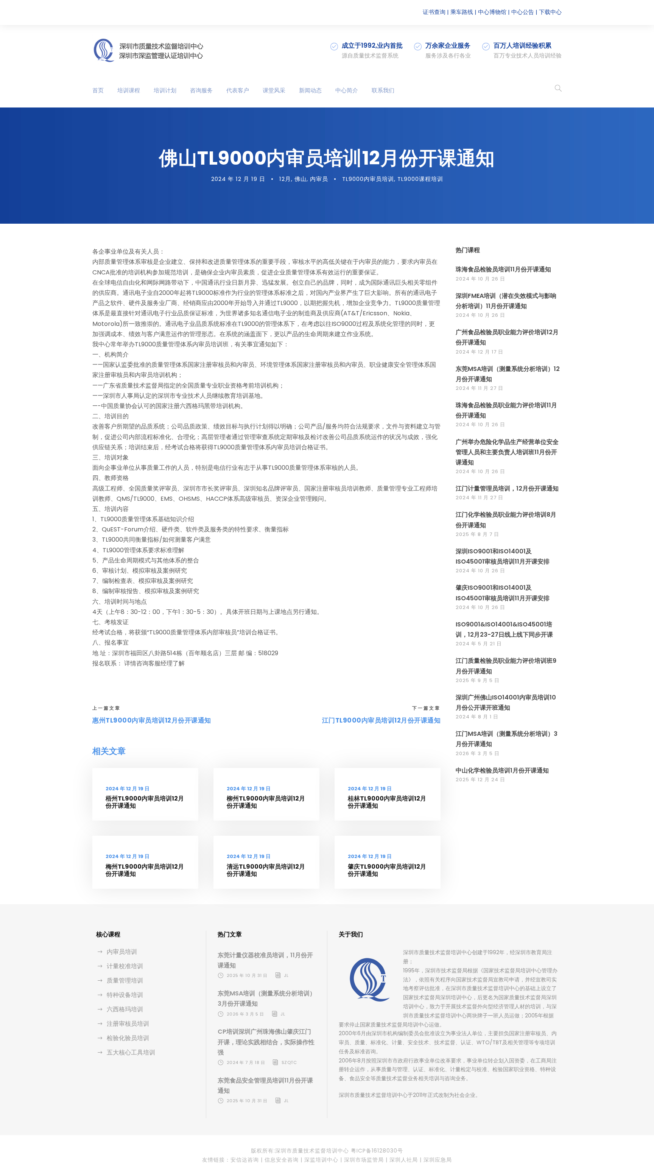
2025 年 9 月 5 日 (478, 680)
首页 (98, 90)
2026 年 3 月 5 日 (478, 753)
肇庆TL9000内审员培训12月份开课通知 (387, 870)
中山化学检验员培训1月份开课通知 (502, 770)
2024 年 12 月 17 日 (479, 351)
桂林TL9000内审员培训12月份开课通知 (387, 802)
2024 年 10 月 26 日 (480, 278)
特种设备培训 (125, 995)
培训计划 (165, 90)
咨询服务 (201, 90)
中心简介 (346, 90)
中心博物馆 (492, 12)
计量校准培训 (125, 966)
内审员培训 (122, 951)
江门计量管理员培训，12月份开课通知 (507, 488)
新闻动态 (310, 90)
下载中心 (550, 12)
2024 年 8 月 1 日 (477, 716)
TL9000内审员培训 (368, 179)
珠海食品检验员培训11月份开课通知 (503, 269)
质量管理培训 (125, 980)
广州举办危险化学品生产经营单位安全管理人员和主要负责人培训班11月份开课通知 (507, 452)
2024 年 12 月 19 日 (238, 179)
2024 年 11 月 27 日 (479, 388)
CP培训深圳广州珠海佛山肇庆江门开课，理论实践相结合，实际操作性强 (266, 1041)
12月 (285, 179)
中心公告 (522, 12)
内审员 (319, 179)
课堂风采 (274, 90)
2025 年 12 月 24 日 (480, 779)
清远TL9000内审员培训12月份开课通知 (266, 870)
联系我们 (383, 90)
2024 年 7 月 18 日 (246, 1062)
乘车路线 (461, 12)
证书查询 (434, 12)
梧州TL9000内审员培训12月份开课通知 (145, 802)
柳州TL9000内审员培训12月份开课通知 (266, 802)
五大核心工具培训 (131, 1052)
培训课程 (128, 90)
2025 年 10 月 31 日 (247, 976)
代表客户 (237, 90)
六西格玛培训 (125, 1009)
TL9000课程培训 (420, 179)
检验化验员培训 (128, 1038)
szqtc (289, 1062)
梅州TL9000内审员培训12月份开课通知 (145, 870)
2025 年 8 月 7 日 (477, 534)
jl (286, 976)
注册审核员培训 (128, 1023)
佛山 (300, 179)
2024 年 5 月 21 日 (479, 643)
